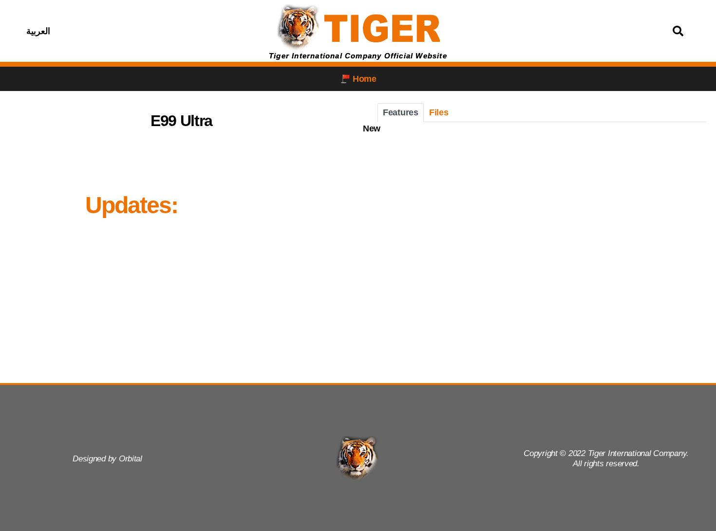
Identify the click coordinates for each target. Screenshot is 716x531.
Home (365, 79)
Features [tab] (400, 112)
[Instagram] (144, 31)
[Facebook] (120, 31)
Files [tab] (439, 112)
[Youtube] (169, 31)
